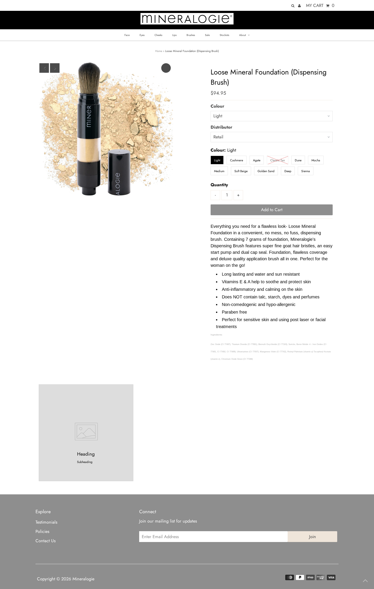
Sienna (305, 171)
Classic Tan (277, 160)
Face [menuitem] (127, 35)
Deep (287, 171)
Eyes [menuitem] (142, 35)
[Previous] (44, 68)
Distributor (221, 127)
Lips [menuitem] (174, 35)
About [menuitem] (242, 35)
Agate (256, 160)
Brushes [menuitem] (191, 35)
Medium (219, 171)
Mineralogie (83, 579)
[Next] (55, 68)
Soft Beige (241, 171)
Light (217, 160)
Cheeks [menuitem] (158, 35)
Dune (298, 160)
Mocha (315, 160)
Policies (42, 531)
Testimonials (46, 522)
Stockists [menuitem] (224, 35)
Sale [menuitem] (207, 35)
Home (158, 51)
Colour (217, 106)
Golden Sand (266, 171)
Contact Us (45, 541)
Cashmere (236, 160)
